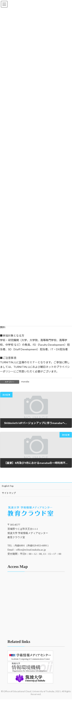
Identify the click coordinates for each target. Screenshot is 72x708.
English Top (7, 485)
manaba (25, 381)
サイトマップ (9, 493)
